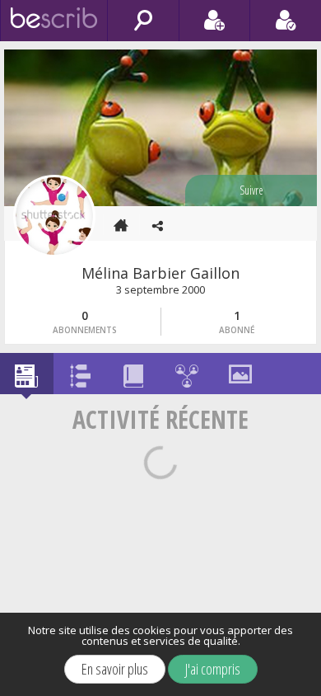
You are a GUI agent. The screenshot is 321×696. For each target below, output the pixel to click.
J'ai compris (212, 669)
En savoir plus (114, 669)
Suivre (251, 190)
